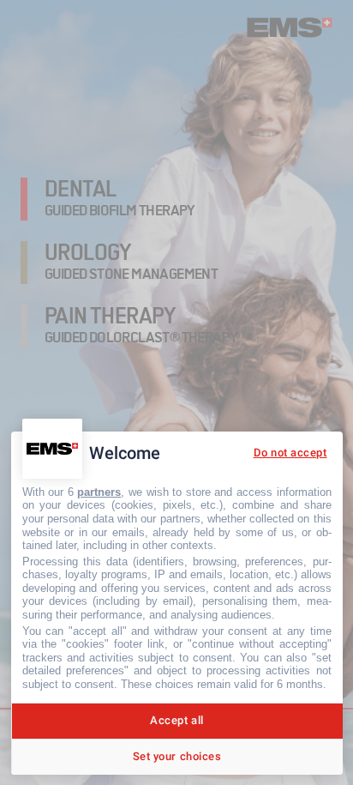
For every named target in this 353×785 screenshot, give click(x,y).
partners (99, 492)
